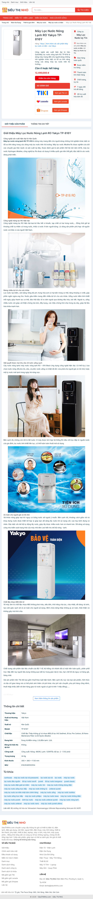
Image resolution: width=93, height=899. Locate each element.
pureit (40, 781)
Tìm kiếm (84, 10)
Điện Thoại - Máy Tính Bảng (51, 858)
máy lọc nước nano (31, 803)
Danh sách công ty (9, 868)
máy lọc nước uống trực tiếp (15, 789)
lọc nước (58, 778)
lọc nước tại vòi (47, 778)
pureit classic (69, 781)
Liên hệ (32, 2)
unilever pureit (55, 789)
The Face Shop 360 (28, 892)
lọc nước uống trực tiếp (13, 796)
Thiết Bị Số (44, 861)
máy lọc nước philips (33, 796)
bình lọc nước (27, 800)
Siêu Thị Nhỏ (58, 897)
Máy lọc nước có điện (56, 22)
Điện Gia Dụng (41, 18)
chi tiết (40, 124)
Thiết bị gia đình (29, 22)
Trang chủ (5, 2)
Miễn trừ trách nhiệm (10, 858)
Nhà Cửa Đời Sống (58, 18)
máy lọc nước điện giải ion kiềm (16, 785)
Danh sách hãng (8, 865)
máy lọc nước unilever (13, 803)
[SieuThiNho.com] (15, 10)
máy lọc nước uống (48, 792)
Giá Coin (56, 892)
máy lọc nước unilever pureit (46, 800)
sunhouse (8, 778)
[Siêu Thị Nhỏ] (14, 822)
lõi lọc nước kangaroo (53, 781)
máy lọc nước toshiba (66, 792)
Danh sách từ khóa (9, 871)
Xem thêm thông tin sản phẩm (46, 698)
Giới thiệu (23, 2)
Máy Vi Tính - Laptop (48, 865)
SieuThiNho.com (44, 897)
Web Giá (48, 892)
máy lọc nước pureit (12, 800)
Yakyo (42, 44)
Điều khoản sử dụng (10, 854)
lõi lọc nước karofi (29, 781)
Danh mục (14, 2)
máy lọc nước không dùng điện (59, 785)
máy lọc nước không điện (71, 796)
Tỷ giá (17, 892)
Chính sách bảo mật (9, 851)
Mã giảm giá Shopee (10, 882)
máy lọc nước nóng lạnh (69, 800)
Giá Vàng (40, 892)
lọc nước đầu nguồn (12, 781)
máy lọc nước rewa (50, 796)
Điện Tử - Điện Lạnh (24, 18)
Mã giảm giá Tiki (8, 875)
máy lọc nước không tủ (38, 789)
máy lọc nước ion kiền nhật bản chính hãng (21, 792)
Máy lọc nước (41, 22)
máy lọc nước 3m (38, 785)
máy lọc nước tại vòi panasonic (26, 778)
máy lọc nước (69, 778)
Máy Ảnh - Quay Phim (48, 868)
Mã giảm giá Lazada (10, 878)
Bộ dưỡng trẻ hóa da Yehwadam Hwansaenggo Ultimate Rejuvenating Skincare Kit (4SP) (46, 808)
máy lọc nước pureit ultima (51, 803)
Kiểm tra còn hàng (47, 78)
